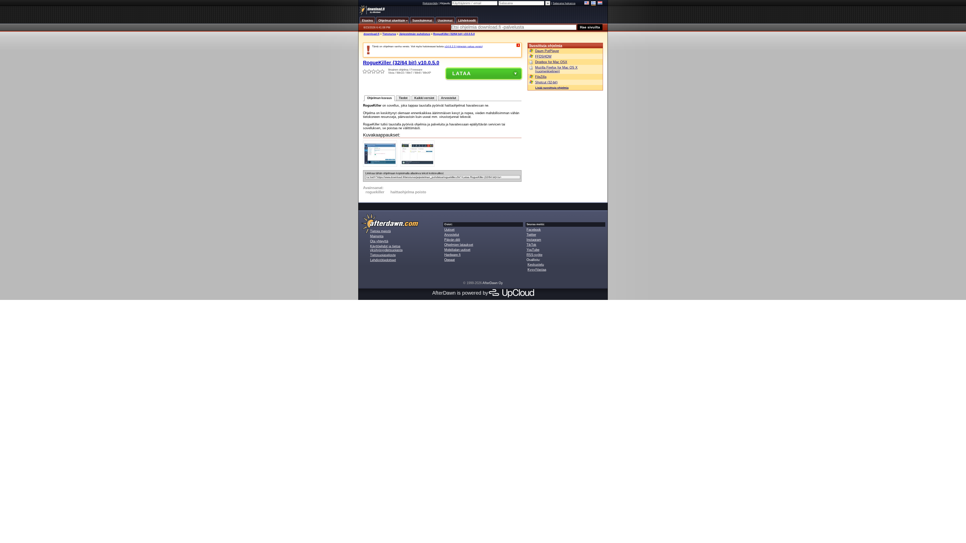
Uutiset (449, 230)
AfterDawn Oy (492, 283)
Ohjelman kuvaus (379, 98)
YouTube (533, 250)
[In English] (586, 3)
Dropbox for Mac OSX (551, 62)
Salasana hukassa (564, 3)
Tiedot (403, 98)
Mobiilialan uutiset (457, 250)
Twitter (531, 235)
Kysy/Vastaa (537, 270)
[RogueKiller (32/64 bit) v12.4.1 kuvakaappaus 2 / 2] (418, 165)
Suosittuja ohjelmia (545, 45)
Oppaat (449, 260)
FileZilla (540, 77)
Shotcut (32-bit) (546, 82)
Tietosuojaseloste (383, 255)
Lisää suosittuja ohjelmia (552, 87)
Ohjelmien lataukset (458, 245)
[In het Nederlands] (600, 3)
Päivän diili (452, 240)
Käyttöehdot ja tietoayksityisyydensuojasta (386, 248)
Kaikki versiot (424, 98)
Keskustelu (536, 264)
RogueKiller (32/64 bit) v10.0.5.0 (454, 33)
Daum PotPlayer (547, 51)
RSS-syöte (534, 255)
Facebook (534, 230)
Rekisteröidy (430, 3)
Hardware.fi (452, 255)
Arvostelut (448, 98)
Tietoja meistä (380, 231)
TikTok (531, 245)
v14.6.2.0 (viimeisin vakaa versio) (464, 46)
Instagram (534, 240)
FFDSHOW (543, 56)
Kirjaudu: (446, 3)
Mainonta (376, 236)
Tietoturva (389, 33)
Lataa (461, 73)
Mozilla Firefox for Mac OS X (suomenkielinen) (556, 69)
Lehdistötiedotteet (383, 260)
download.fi (371, 33)
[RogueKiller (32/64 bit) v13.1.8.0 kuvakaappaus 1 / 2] (381, 165)
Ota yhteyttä (379, 241)
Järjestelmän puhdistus (414, 33)
